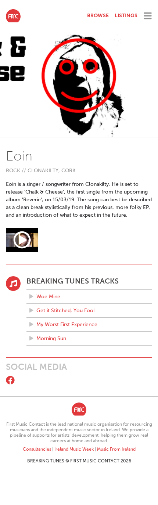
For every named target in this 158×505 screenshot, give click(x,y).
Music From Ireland (116, 449)
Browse (98, 15)
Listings (126, 15)
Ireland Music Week (74, 449)
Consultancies (37, 449)
